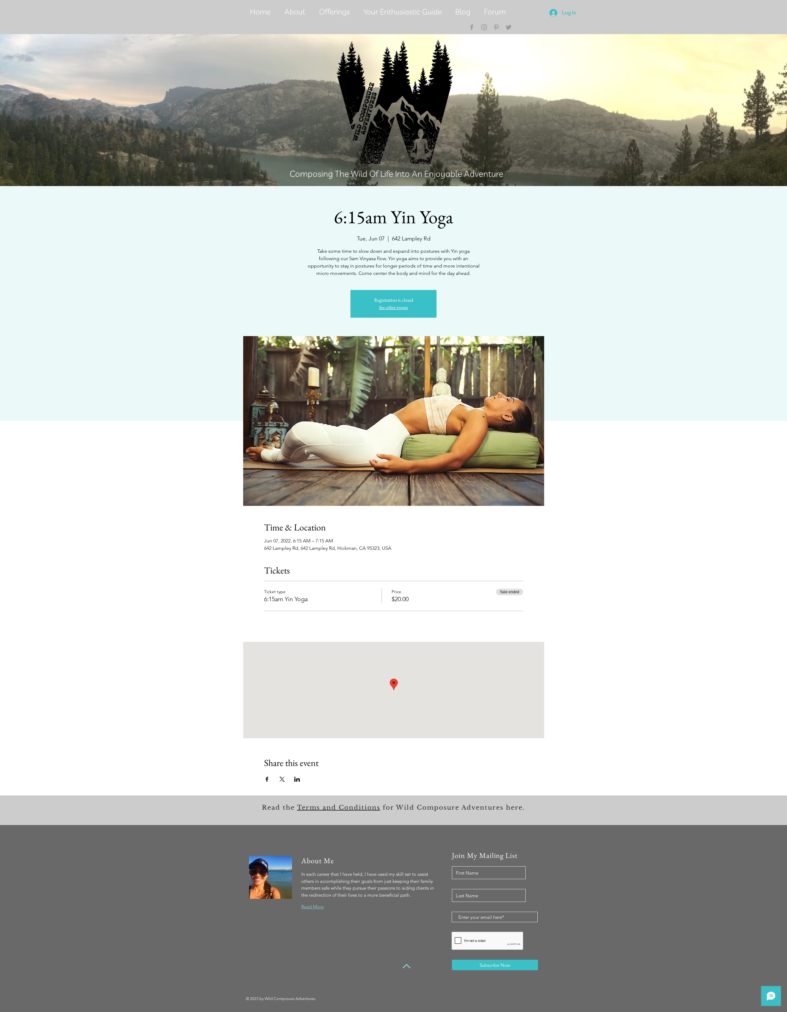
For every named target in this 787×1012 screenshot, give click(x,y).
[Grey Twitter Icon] (508, 27)
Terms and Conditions (338, 807)
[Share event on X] (282, 779)
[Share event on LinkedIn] (297, 779)
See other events (393, 307)
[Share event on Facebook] (267, 779)
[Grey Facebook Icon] (472, 27)
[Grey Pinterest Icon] (496, 27)
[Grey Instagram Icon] (484, 27)
